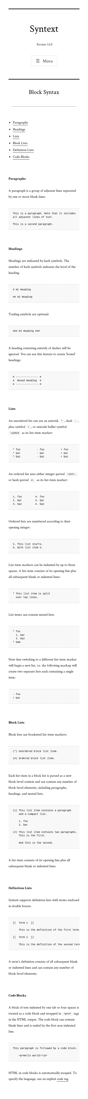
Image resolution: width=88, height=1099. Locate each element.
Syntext (44, 28)
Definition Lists (23, 150)
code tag (62, 1078)
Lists (16, 136)
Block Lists (20, 143)
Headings (19, 129)
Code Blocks (21, 156)
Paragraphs (20, 122)
